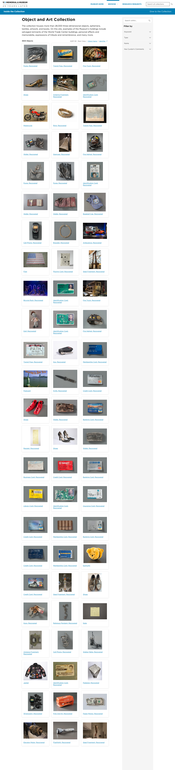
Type (126, 38)
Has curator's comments (134, 49)
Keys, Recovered (30, 623)
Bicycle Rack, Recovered (33, 300)
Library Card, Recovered (33, 506)
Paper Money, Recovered (93, 714)
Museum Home (97, 4)
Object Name (92, 41)
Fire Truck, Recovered (91, 66)
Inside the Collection (14, 11)
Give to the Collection (160, 11)
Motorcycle (27, 126)
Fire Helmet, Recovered (92, 154)
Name (126, 43)
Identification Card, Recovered (90, 96)
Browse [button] (112, 4)
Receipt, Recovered (31, 448)
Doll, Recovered (29, 331)
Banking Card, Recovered (93, 420)
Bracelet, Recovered (61, 243)
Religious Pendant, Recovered (65, 623)
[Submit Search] (172, 4)
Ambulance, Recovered (92, 243)
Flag (25, 272)
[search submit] (149, 21)
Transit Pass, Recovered (62, 66)
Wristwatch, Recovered (32, 714)
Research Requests (131, 4)
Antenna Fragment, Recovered (61, 96)
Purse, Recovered (30, 66)
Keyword (127, 32)
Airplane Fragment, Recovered (31, 653)
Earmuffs (86, 566)
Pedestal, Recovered (91, 683)
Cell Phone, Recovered (32, 243)
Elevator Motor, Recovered (34, 742)
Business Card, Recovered (33, 477)
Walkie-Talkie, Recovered (93, 652)
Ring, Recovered (59, 126)
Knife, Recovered (60, 391)
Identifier (102, 41)
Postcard (27, 391)
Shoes (25, 95)
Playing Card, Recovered (63, 272)
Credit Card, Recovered (92, 391)
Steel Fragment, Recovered (94, 272)
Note (85, 623)
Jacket (26, 683)
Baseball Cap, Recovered (93, 214)
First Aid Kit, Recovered (62, 714)
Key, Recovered (59, 362)
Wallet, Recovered (30, 154)
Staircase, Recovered (61, 154)
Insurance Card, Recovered (93, 506)
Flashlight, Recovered (61, 742)
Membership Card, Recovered (95, 362)
